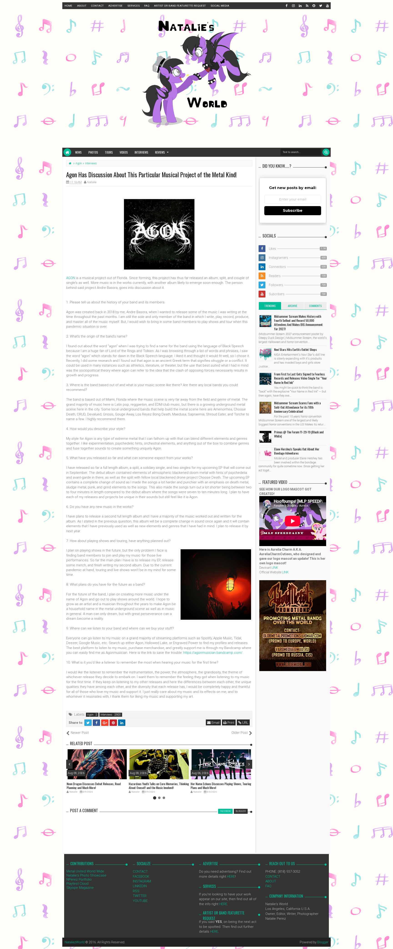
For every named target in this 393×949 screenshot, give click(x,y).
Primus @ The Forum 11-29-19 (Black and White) (299, 434)
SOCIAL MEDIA (220, 5)
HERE (231, 876)
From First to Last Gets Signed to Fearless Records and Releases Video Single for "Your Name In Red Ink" (300, 378)
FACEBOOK (141, 876)
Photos (93, 152)
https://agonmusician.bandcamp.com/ (212, 653)
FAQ (146, 5)
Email (215, 723)
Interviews (141, 152)
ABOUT (81, 5)
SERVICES (133, 5)
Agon (90, 714)
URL (244, 723)
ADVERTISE (115, 5)
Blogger (322, 942)
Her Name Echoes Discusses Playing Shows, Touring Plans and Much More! (221, 785)
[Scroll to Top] (387, 941)
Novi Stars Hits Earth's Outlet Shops (295, 349)
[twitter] (320, 5)
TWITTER (139, 896)
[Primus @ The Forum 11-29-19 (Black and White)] (265, 437)
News (78, 152)
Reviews (160, 152)
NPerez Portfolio (79, 879)
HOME (68, 5)
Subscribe (292, 210)
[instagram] (293, 5)
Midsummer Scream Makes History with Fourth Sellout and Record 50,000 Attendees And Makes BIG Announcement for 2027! (298, 322)
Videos (124, 152)
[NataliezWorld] (67, 152)
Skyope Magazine (80, 888)
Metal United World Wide (85, 871)
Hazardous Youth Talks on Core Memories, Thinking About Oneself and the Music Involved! (159, 785)
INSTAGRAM (142, 881)
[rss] (306, 5)
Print (230, 723)
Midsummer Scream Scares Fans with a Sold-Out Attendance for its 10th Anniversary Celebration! (297, 406)
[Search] (326, 152)
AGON (70, 278)
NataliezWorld (75, 942)
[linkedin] (300, 5)
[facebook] (286, 5)
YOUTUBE (140, 901)
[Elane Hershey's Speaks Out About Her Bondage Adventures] (265, 454)
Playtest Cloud (77, 884)
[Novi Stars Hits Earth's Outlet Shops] (265, 354)
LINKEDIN (140, 886)
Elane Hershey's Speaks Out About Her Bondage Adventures (296, 451)
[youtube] (327, 5)
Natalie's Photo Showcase (86, 875)
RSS (136, 891)
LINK (275, 567)
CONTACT (97, 5)
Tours (109, 152)
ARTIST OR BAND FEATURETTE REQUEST (180, 5)
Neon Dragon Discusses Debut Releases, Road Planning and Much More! (94, 785)
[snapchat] (313, 5)
